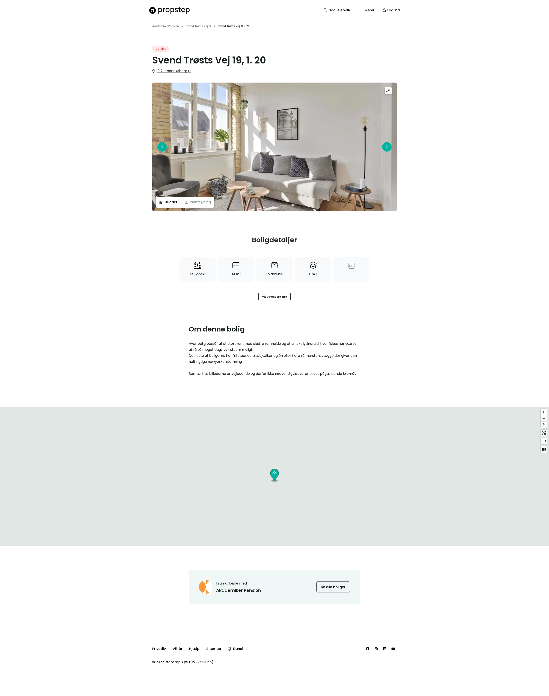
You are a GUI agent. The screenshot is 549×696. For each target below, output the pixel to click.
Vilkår (177, 648)
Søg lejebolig (340, 10)
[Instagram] (376, 648)
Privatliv (159, 648)
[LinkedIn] (384, 648)
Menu (369, 10)
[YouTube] (393, 648)
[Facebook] (367, 648)
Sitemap (213, 648)
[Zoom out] (544, 418)
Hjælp (194, 648)
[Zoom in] (544, 412)
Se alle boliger (333, 587)
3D (543, 441)
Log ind (393, 10)
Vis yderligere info (274, 296)
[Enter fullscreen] (544, 433)
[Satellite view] (544, 449)
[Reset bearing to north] (544, 424)
